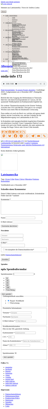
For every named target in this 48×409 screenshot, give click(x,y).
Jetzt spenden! (6, 294)
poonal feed (9, 379)
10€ (7, 280)
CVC (5, 337)
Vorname (6, 313)
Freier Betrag (10, 290)
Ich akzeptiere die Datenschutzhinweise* (19, 250)
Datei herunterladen (8, 90)
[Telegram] (33, 136)
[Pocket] (13, 132)
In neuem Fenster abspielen (25, 90)
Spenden (8, 402)
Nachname (7, 317)
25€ (7, 283)
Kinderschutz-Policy (12, 398)
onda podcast (10, 381)
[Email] (17, 132)
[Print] (20, 132)
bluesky (8, 371)
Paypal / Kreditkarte (17, 301)
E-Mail (4, 243)
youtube (8, 377)
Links (7, 406)
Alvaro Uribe (9, 179)
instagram (8, 373)
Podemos (35, 179)
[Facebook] (10, 132)
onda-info (4, 71)
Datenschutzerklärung (13, 255)
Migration (28, 179)
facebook (8, 369)
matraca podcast (11, 385)
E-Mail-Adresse (6, 222)
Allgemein (7, 66)
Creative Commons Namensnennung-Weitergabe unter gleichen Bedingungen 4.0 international (22, 145)
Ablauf (6, 345)
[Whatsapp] (27, 136)
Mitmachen (9, 404)
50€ (7, 285)
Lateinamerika (9, 174)
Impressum (9, 400)
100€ (7, 287)
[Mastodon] (2, 132)
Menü (3, 11)
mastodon (8, 367)
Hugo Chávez (20, 179)
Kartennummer (9, 333)
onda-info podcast (11, 383)
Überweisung (14, 303)
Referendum (5, 181)
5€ (7, 278)
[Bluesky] (6, 132)
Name (3, 218)
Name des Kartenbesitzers (12, 341)
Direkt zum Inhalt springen (10, 2)
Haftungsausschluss (12, 396)
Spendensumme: (7, 274)
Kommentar (6, 199)
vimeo (7, 375)
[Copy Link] (24, 132)
